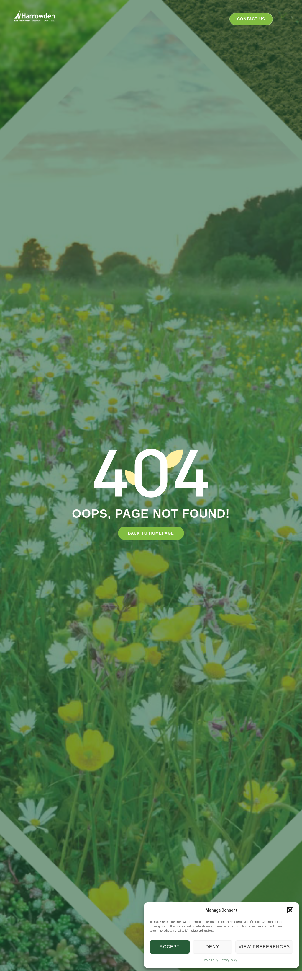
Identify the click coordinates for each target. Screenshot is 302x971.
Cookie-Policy (210, 960)
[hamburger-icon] (289, 20)
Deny (212, 946)
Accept (170, 946)
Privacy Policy (229, 960)
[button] (290, 910)
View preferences (264, 946)
